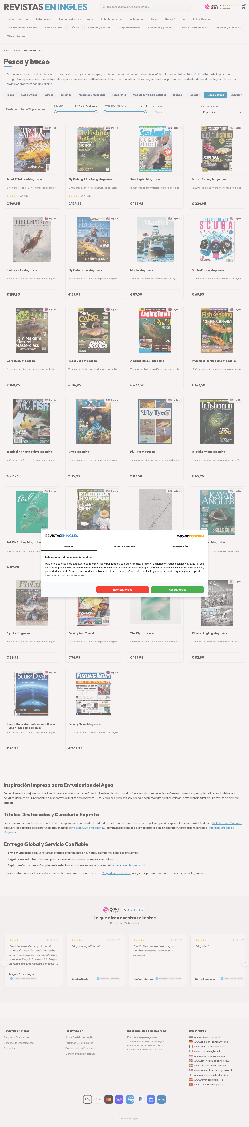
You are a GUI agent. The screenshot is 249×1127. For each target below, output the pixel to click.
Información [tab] (180, 546)
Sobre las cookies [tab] (124, 546)
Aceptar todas (177, 589)
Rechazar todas (122, 589)
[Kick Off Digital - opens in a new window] (190, 536)
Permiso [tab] (69, 546)
